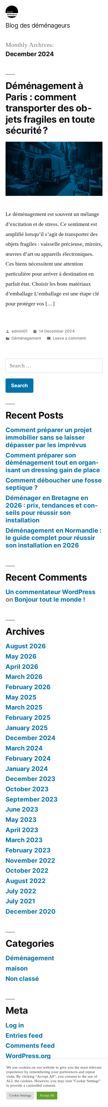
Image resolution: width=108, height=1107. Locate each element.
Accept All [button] (47, 1095)
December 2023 (30, 778)
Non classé (22, 978)
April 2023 (22, 830)
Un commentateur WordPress (50, 592)
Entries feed (24, 1035)
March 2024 (24, 748)
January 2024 (27, 768)
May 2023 (21, 819)
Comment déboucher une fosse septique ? (54, 484)
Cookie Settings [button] (20, 1095)
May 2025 (21, 697)
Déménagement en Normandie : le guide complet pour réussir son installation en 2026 (53, 538)
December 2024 (31, 738)
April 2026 (22, 666)
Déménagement (26, 338)
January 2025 (27, 728)
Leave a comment (69, 338)
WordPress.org (28, 1056)
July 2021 (20, 901)
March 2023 (24, 840)
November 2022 (30, 860)
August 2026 (26, 646)
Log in (15, 1025)
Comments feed (30, 1045)
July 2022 (21, 891)
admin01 (19, 331)
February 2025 (28, 717)
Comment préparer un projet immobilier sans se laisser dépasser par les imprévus (49, 437)
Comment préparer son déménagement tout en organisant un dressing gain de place (53, 462)
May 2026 (21, 656)
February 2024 (28, 758)
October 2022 (27, 870)
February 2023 (28, 850)
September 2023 (32, 799)
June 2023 (22, 809)
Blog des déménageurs (38, 25)
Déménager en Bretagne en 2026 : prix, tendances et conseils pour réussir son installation (52, 509)
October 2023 (27, 789)
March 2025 (24, 707)
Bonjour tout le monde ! (50, 599)
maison (17, 968)
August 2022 (26, 881)
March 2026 (24, 676)
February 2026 (28, 687)
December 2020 (31, 911)
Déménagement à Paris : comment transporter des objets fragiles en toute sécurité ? (50, 108)
